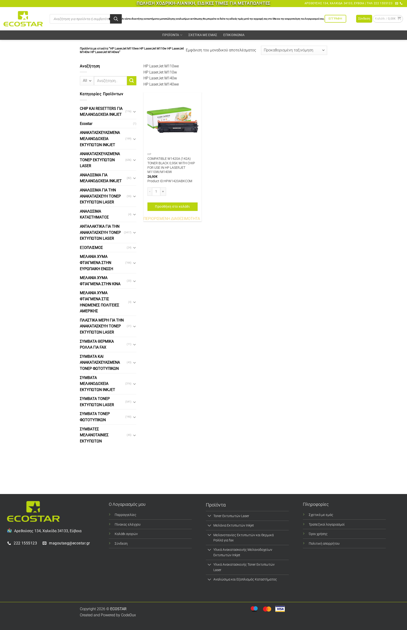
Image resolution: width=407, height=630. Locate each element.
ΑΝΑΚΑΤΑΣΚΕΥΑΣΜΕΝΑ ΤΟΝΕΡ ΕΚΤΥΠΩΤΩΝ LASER (100, 160)
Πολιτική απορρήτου (324, 544)
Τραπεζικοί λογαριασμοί (327, 525)
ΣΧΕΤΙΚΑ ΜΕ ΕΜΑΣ (202, 35)
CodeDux (128, 615)
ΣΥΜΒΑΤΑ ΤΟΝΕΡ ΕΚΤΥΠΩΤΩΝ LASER (97, 401)
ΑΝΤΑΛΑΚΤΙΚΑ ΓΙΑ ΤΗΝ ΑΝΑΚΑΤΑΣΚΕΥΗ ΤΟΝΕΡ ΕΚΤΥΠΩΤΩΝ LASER (100, 232)
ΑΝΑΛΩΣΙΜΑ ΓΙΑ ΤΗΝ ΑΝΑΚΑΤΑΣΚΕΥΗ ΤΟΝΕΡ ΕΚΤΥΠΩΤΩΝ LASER (100, 196)
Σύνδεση (121, 544)
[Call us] (401, 3)
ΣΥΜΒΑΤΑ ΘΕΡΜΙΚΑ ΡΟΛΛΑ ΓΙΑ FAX (97, 344)
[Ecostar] (23, 18)
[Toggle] (134, 111)
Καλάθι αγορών (126, 534)
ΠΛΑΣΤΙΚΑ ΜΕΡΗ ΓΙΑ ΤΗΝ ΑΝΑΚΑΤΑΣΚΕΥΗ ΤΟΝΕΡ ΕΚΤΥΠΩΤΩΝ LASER (102, 326)
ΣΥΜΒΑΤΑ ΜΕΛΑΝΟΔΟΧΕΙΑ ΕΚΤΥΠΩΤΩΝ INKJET (97, 383)
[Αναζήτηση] (116, 19)
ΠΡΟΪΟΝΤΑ (170, 35)
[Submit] (131, 80)
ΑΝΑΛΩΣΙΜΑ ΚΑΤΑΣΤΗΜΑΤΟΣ (94, 214)
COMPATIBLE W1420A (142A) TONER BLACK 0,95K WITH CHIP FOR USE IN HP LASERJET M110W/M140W (171, 165)
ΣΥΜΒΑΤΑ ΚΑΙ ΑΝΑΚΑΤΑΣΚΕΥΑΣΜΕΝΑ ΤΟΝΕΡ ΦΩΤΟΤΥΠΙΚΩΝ (100, 362)
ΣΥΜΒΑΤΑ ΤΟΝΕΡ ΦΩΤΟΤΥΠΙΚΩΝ (95, 417)
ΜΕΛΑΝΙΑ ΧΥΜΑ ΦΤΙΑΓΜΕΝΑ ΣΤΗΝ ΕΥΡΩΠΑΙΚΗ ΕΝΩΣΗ (96, 262)
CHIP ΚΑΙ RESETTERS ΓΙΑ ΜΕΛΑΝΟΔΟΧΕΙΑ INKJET (101, 111)
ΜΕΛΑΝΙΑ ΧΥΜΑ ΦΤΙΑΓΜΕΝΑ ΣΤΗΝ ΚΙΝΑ (100, 281)
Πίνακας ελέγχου (128, 525)
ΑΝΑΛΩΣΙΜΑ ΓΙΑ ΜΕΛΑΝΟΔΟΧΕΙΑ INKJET (101, 178)
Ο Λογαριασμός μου (127, 504)
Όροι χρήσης (318, 534)
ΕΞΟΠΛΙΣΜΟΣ (91, 247)
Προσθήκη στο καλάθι (172, 206)
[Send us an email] (396, 3)
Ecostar (86, 123)
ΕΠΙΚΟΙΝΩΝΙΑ (233, 35)
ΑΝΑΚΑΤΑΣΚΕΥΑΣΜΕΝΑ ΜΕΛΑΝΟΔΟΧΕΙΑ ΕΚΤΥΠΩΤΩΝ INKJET (100, 138)
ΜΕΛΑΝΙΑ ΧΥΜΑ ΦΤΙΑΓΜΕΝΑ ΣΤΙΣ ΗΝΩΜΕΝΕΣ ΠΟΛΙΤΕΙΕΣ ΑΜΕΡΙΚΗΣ (99, 302)
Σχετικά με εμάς (321, 515)
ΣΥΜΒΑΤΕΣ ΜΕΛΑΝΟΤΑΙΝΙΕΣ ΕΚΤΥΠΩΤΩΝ (94, 435)
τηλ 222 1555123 (379, 3)
